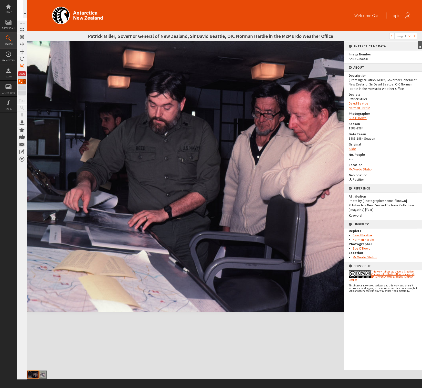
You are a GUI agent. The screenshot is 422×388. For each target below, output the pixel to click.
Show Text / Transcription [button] (22, 100)
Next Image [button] (414, 36)
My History (8, 60)
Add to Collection (22, 130)
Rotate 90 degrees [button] (22, 59)
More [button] (8, 108)
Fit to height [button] (22, 51)
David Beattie (358, 103)
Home (8, 12)
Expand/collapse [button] (420, 45)
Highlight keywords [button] (22, 115)
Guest (377, 15)
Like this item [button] (22, 137)
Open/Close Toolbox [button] (25, 9)
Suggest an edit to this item (22, 152)
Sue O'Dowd (358, 118)
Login (8, 76)
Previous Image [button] (392, 36)
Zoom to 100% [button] (22, 66)
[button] (22, 81)
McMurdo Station (361, 169)
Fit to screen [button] (22, 37)
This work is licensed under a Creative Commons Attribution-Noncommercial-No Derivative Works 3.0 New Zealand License (381, 276)
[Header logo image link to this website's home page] (77, 8)
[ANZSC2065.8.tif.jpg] (33, 374)
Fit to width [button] (22, 44)
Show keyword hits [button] (22, 108)
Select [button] (409, 36)
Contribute (8, 92)
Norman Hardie (359, 107)
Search (8, 44)
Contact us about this (22, 144)
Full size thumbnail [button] (22, 29)
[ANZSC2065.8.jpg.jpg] (43, 375)
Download (22, 122)
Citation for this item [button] (22, 159)
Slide (352, 149)
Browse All (8, 28)
